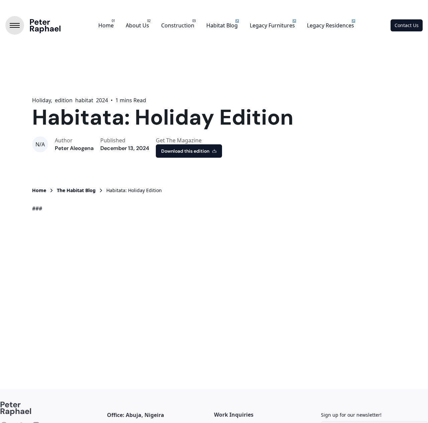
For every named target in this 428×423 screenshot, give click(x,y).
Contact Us (407, 25)
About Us (137, 25)
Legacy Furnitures (272, 25)
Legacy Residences (330, 25)
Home (106, 25)
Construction (177, 25)
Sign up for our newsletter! (351, 415)
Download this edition (185, 151)
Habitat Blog (222, 25)
